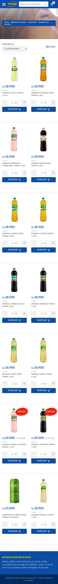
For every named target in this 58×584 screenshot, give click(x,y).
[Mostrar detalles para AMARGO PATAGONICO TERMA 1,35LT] (43, 140)
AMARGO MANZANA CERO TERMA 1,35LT (42, 94)
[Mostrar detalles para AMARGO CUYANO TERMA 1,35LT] (43, 210)
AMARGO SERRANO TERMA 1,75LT (43, 446)
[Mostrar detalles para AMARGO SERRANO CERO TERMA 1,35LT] (14, 281)
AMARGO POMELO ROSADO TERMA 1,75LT (14, 446)
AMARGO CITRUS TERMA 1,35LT (12, 94)
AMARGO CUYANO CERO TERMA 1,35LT (12, 235)
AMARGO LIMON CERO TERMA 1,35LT (12, 375)
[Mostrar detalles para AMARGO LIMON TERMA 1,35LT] (43, 351)
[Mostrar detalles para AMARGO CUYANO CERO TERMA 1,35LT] (14, 210)
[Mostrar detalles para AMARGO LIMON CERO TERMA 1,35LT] (14, 351)
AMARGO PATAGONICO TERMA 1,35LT (41, 164)
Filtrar (53, 47)
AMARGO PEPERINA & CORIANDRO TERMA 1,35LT (13, 164)
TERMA (4, 90)
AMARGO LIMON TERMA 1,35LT (41, 375)
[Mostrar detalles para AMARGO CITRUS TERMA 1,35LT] (14, 70)
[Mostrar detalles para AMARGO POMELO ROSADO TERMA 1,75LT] (14, 421)
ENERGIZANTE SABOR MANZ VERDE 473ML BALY (14, 516)
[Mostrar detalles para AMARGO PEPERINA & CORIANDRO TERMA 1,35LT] (14, 140)
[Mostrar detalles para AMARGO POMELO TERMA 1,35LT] (43, 492)
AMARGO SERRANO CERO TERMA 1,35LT (13, 305)
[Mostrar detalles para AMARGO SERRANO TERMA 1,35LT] (43, 281)
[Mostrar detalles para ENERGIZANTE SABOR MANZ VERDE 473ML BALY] (14, 492)
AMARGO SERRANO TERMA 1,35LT (43, 305)
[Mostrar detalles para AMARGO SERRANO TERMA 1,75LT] (43, 421)
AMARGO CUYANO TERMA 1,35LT (42, 235)
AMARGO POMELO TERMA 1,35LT (42, 516)
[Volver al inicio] (12, 4)
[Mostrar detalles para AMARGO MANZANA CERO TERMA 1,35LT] (43, 70)
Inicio (6, 22)
